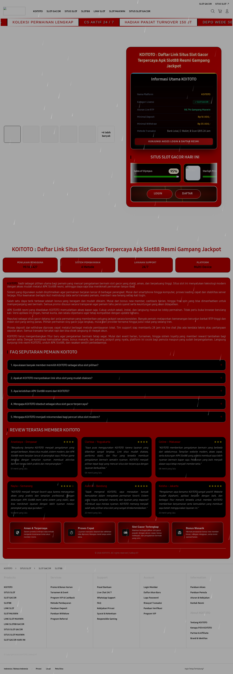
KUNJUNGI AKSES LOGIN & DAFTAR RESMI (173, 141)
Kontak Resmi (197, 603)
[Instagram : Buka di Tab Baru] (221, 669)
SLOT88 (7, 603)
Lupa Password (151, 597)
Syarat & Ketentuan (106, 613)
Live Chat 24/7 (104, 592)
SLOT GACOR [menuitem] (205, 4)
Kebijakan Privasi (105, 608)
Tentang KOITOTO (198, 622)
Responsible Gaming (107, 619)
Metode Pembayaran (60, 603)
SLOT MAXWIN (11, 613)
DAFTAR (187, 193)
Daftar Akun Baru (152, 592)
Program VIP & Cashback (62, 597)
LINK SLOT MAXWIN (13, 619)
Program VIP (150, 613)
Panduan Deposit (58, 608)
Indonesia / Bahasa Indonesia (16, 669)
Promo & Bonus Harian (61, 587)
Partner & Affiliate (199, 633)
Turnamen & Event (59, 592)
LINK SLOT (9, 608)
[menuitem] (38, 11)
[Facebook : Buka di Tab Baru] (208, 669)
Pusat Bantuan (104, 587)
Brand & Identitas (198, 638)
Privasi (38, 669)
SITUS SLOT (9, 592)
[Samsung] (14, 11)
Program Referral (59, 619)
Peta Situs (59, 669)
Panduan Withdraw (59, 613)
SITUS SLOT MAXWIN (14, 634)
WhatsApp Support (106, 597)
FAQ (99, 603)
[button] (219, 11)
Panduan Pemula (198, 592)
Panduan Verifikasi (153, 608)
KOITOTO (8, 587)
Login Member (151, 587)
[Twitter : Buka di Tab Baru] (215, 669)
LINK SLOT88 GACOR (14, 624)
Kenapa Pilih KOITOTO (201, 627)
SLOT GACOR (10, 597)
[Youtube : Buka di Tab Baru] (227, 669)
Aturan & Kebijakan (199, 597)
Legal (48, 669)
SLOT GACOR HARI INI (14, 640)
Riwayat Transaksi (153, 603)
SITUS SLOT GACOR (13, 629)
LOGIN (158, 193)
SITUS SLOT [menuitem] (221, 4)
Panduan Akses (197, 587)
